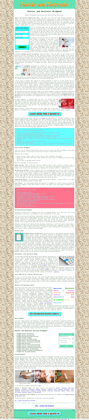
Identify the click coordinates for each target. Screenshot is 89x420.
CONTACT (66, 8)
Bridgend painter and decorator (30, 54)
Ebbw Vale (71, 388)
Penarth (39, 390)
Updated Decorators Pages (30, 410)
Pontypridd (57, 390)
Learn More (64, 419)
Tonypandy (17, 390)
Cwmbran (30, 392)
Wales (22, 250)
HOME (57, 8)
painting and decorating (40, 248)
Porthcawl (63, 388)
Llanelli (50, 389)
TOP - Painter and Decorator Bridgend (25, 400)
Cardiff (58, 388)
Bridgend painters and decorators (33, 233)
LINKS (60, 8)
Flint (72, 390)
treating (32, 56)
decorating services (66, 248)
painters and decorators (23, 92)
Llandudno (33, 390)
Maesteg (44, 390)
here (40, 385)
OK (68, 419)
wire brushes (40, 73)
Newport (63, 390)
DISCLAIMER (72, 8)
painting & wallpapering (55, 234)
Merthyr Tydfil (25, 390)
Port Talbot (18, 392)
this (52, 256)
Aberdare (24, 392)
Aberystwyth (38, 392)
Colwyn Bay (50, 390)
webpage (47, 269)
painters (44, 103)
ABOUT (63, 8)
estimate (24, 106)
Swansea (38, 389)
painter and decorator (26, 62)
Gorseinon (17, 389)
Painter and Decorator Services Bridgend (31, 331)
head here (56, 271)
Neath (68, 390)
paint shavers (34, 74)
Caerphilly (67, 389)
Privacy (73, 410)
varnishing (58, 243)
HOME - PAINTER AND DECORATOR (44, 405)
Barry (55, 389)
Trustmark (44, 264)
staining (56, 240)
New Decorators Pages (21, 410)
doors (63, 239)
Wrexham (60, 389)
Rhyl (72, 389)
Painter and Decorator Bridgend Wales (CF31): (27, 18)
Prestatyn (24, 389)
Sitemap (15, 410)
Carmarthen (31, 389)
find (19, 320)
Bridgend (43, 118)
